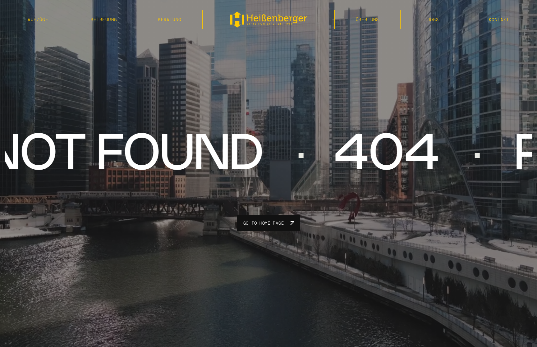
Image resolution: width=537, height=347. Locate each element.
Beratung (169, 19)
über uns (367, 19)
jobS (433, 19)
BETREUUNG (104, 19)
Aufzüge (38, 19)
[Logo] (268, 19)
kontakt (499, 19)
